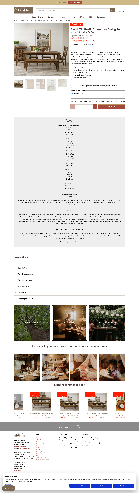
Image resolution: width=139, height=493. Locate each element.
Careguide (21, 292)
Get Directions (75, 2)
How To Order (23, 268)
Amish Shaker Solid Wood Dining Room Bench (41, 414)
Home (34, 17)
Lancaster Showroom (42, 444)
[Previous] (17, 406)
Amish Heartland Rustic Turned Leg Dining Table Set (14, 414)
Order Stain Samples (42, 448)
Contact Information (42, 460)
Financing (39, 442)
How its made (23, 286)
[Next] (122, 406)
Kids (90, 17)
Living (73, 17)
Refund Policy (40, 454)
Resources (101, 17)
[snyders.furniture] (23, 10)
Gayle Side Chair (76, 61)
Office (82, 17)
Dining (40, 17)
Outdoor (62, 17)
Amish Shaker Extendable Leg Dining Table (97, 414)
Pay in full (77, 96)
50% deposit (78, 93)
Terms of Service (41, 458)
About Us (39, 440)
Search (38, 438)
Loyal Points (40, 450)
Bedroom (51, 17)
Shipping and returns (26, 298)
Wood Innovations (25, 274)
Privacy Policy (40, 452)
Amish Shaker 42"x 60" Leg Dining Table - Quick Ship (69, 414)
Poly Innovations (24, 280)
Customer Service (41, 446)
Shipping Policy (40, 456)
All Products (24, 20)
